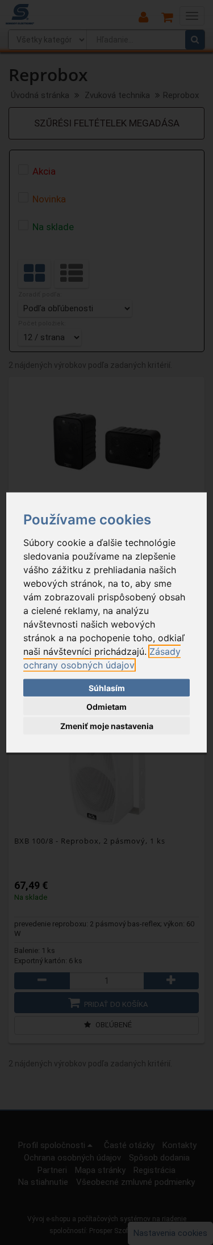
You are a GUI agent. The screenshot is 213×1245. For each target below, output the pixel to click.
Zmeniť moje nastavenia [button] (106, 725)
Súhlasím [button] (107, 687)
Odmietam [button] (106, 707)
